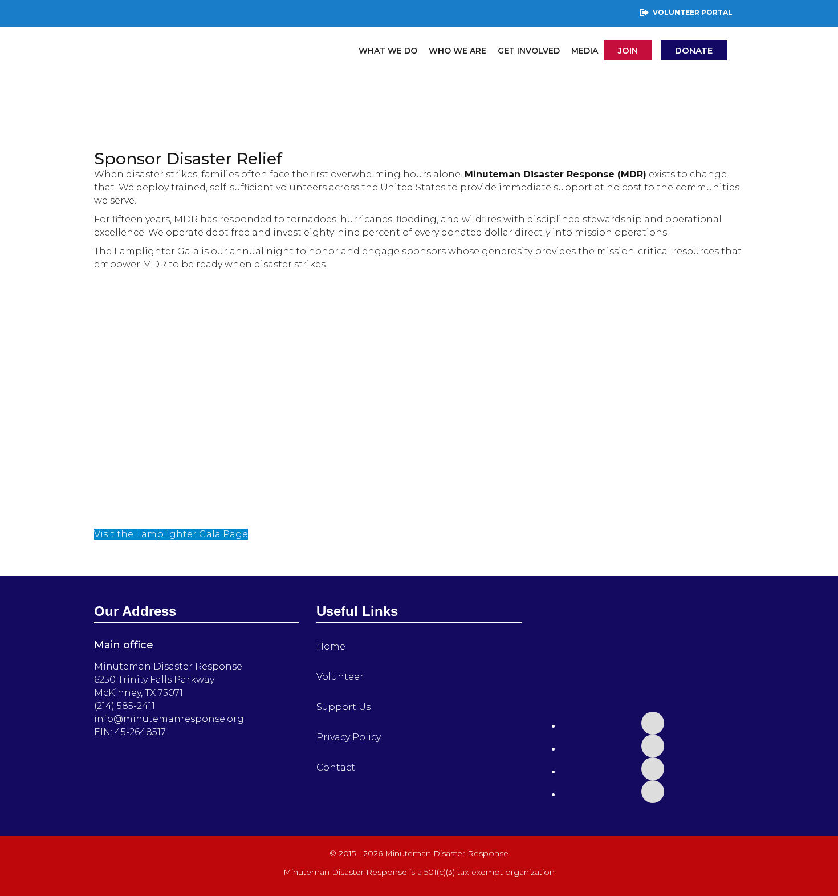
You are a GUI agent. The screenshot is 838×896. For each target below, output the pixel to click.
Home (330, 646)
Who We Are (457, 51)
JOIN (628, 50)
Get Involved (529, 51)
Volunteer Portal (693, 12)
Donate (694, 50)
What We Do (388, 51)
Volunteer (340, 676)
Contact (335, 767)
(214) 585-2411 (124, 705)
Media (584, 51)
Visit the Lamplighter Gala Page (171, 534)
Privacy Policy (348, 737)
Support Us (343, 707)
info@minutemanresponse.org (169, 718)
